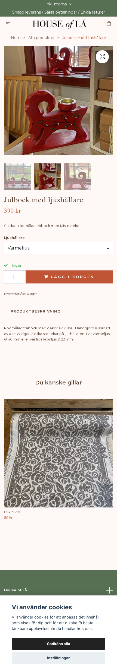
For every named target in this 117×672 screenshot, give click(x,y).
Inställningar (58, 658)
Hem (16, 37)
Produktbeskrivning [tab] (36, 311)
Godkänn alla (58, 644)
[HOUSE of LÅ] (60, 24)
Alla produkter (41, 37)
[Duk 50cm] (58, 453)
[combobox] (58, 248)
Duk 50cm (12, 511)
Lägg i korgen (72, 277)
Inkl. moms (56, 4)
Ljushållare (14, 238)
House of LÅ (15, 590)
